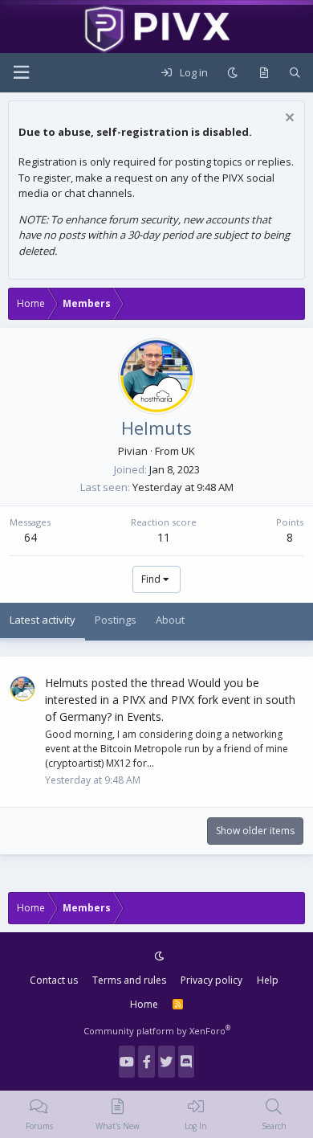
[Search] (295, 73)
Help (267, 980)
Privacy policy (211, 980)
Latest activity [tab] (42, 619)
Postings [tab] (115, 619)
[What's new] (263, 73)
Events (144, 716)
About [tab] (170, 619)
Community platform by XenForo (156, 1031)
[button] (21, 72)
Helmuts (66, 682)
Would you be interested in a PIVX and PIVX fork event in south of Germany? (170, 699)
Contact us (54, 980)
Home (144, 1004)
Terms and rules (129, 980)
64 (30, 537)
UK (188, 451)
